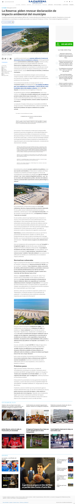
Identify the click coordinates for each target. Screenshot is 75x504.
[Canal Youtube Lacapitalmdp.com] (69, 2)
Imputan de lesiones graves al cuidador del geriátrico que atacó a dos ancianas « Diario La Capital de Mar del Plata (64, 63)
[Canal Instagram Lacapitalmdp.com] (72, 2)
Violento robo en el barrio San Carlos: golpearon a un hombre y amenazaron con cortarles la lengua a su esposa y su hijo (12, 406)
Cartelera (50, 4)
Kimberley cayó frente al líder (61, 486)
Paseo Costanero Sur (5, 73)
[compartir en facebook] (3, 58)
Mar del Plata (4, 70)
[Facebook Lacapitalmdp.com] (64, 2)
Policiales (44, 4)
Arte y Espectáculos (36, 4)
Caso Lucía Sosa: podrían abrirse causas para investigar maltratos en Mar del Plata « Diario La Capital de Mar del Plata (64, 77)
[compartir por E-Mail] (11, 58)
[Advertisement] (64, 33)
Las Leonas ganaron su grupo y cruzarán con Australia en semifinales (62, 461)
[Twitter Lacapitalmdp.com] (67, 2)
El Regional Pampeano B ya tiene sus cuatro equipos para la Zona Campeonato (37, 430)
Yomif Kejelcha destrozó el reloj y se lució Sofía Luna (62, 429)
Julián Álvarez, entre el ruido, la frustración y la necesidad (11, 429)
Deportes (29, 4)
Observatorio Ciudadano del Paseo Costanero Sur (7, 72)
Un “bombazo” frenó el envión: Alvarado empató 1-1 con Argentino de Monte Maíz (62, 478)
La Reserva (4, 69)
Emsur (3, 68)
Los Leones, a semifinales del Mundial (9, 458)
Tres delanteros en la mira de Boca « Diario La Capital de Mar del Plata (64, 70)
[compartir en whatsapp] (8, 58)
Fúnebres (71, 4)
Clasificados (65, 4)
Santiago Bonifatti (5, 75)
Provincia (23, 4)
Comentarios (4, 62)
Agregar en (8, 22)
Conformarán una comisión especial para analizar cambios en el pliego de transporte (37, 405)
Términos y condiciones (24, 502)
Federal (58, 474)
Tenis (58, 466)
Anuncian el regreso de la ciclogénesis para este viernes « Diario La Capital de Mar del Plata (64, 55)
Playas (3, 74)
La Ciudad (18, 4)
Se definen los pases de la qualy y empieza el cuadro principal (62, 469)
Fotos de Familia (57, 4)
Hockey (16, 461)
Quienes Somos (16, 502)
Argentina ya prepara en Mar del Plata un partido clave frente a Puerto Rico (37, 486)
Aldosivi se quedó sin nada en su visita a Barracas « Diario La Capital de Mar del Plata (64, 85)
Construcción (4, 66)
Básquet (23, 483)
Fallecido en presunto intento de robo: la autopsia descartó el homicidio (61, 405)
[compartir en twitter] (5, 58)
